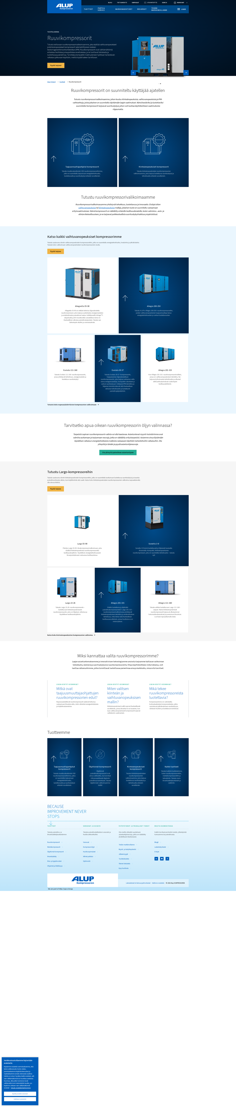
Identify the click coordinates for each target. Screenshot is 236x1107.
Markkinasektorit (123, 9)
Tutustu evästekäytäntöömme (21, 1088)
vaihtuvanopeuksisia (87, 207)
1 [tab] (158, 83)
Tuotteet (88, 9)
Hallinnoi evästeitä (158, 883)
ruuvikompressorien (115, 480)
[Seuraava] (186, 72)
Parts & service (101, 9)
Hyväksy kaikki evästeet (20, 1094)
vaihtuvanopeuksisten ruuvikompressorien (80, 245)
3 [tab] (160, 83)
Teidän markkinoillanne (159, 9)
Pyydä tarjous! (55, 65)
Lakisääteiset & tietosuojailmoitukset (138, 883)
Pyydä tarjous (55, 251)
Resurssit (142, 9)
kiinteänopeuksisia (107, 207)
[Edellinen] (133, 72)
